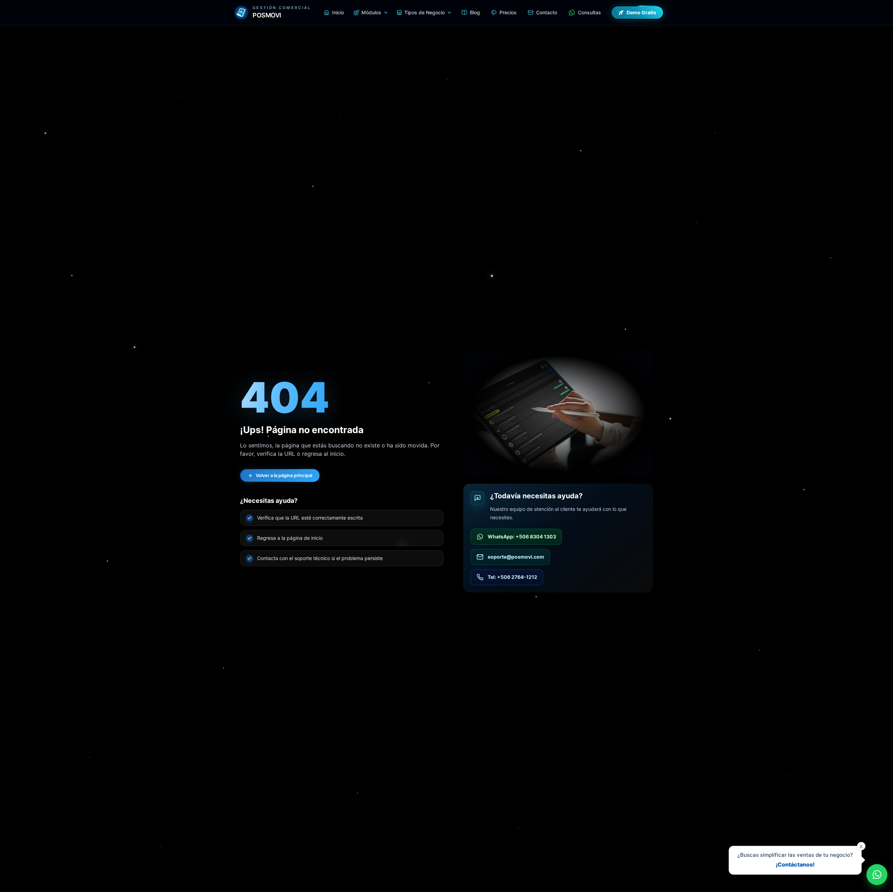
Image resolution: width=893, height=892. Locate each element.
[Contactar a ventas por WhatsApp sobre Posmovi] (876, 874)
